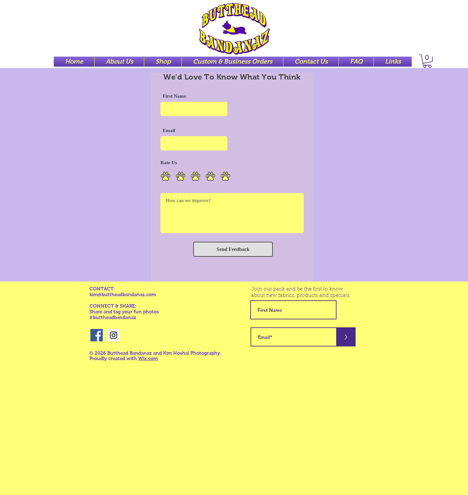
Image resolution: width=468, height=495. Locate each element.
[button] (427, 61)
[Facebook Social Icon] (96, 335)
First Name (174, 96)
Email (169, 130)
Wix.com (148, 358)
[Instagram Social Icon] (113, 335)
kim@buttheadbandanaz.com (122, 294)
